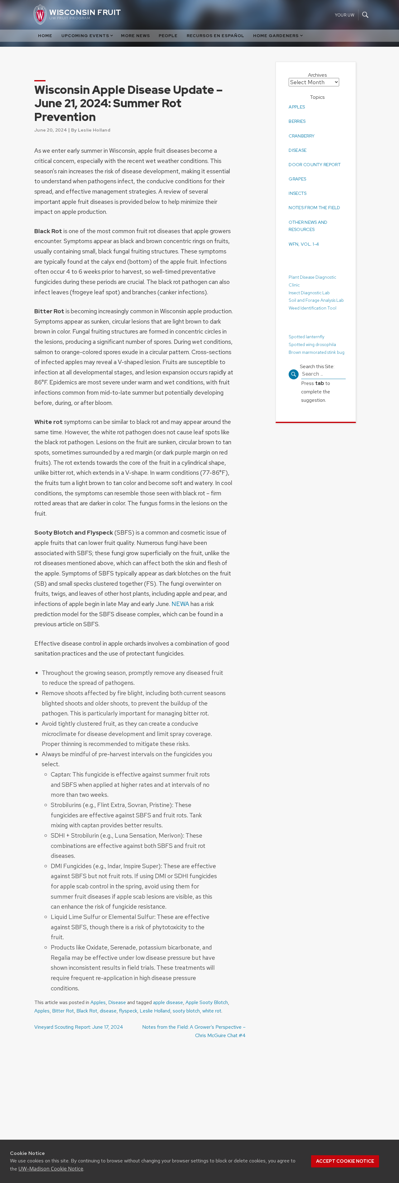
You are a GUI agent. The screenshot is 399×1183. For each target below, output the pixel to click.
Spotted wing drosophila (312, 344)
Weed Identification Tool (312, 308)
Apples (98, 1002)
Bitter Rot (63, 1010)
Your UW (344, 14)
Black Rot (86, 1010)
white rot (211, 1010)
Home (45, 35)
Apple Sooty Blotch (206, 1002)
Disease (117, 1002)
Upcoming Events (85, 35)
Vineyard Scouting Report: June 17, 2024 (78, 1027)
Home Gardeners (276, 35)
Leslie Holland (155, 1010)
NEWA (180, 604)
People (168, 35)
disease (108, 1010)
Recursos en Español (215, 35)
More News (135, 35)
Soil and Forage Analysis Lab (316, 300)
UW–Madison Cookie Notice (50, 1168)
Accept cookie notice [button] (345, 1161)
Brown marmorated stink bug (316, 352)
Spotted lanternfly (306, 336)
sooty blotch (186, 1010)
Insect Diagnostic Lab (309, 292)
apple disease (168, 1002)
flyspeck (128, 1010)
